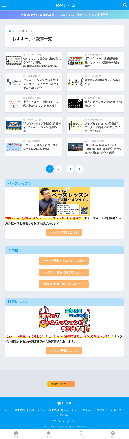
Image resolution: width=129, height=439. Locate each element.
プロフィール (104, 410)
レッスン (119, 410)
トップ (112, 436)
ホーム (9, 410)
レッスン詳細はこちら (64, 232)
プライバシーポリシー (64, 421)
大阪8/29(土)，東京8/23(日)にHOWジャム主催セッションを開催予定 (64, 14)
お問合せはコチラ (61, 384)
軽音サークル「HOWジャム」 (78, 410)
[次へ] (79, 169)
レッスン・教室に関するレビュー (63, 272)
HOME (66, 403)
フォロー (48, 436)
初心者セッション (37, 410)
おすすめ (20, 410)
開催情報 (54, 410)
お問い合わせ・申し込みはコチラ (63, 284)
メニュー (80, 436)
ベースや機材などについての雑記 (63, 260)
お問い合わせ (64, 415)
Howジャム (65, 5)
